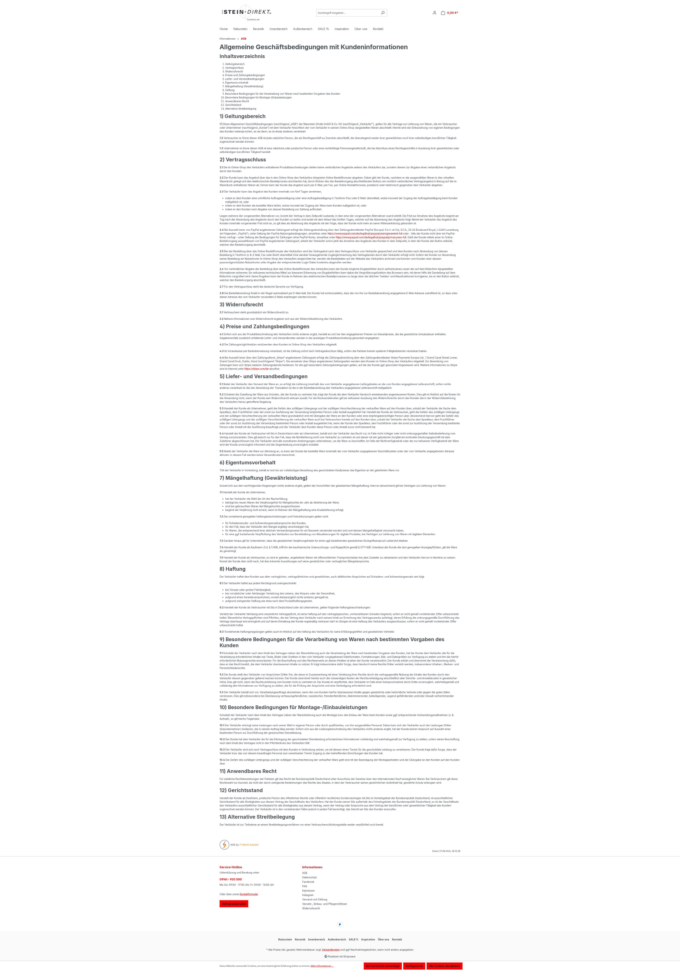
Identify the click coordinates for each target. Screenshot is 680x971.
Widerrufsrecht (311, 908)
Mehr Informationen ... (322, 966)
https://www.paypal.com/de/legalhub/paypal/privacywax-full (371, 237)
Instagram (307, 894)
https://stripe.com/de (257, 368)
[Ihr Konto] (434, 12)
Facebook (308, 881)
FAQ (304, 886)
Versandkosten (331, 949)
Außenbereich (337, 939)
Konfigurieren (414, 965)
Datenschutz (309, 877)
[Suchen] (383, 12)
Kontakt (397, 939)
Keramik (300, 939)
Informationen (312, 867)
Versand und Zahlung (314, 899)
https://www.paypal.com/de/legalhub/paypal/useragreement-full (365, 233)
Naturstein (285, 939)
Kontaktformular (249, 894)
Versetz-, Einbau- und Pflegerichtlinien (324, 903)
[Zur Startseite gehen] (246, 12)
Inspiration (368, 939)
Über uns (383, 939)
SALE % (353, 939)
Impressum (308, 890)
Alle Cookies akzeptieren (444, 965)
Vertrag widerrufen (234, 903)
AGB (304, 872)
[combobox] (347, 12)
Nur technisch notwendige (383, 965)
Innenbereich (316, 939)
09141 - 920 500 (231, 879)
